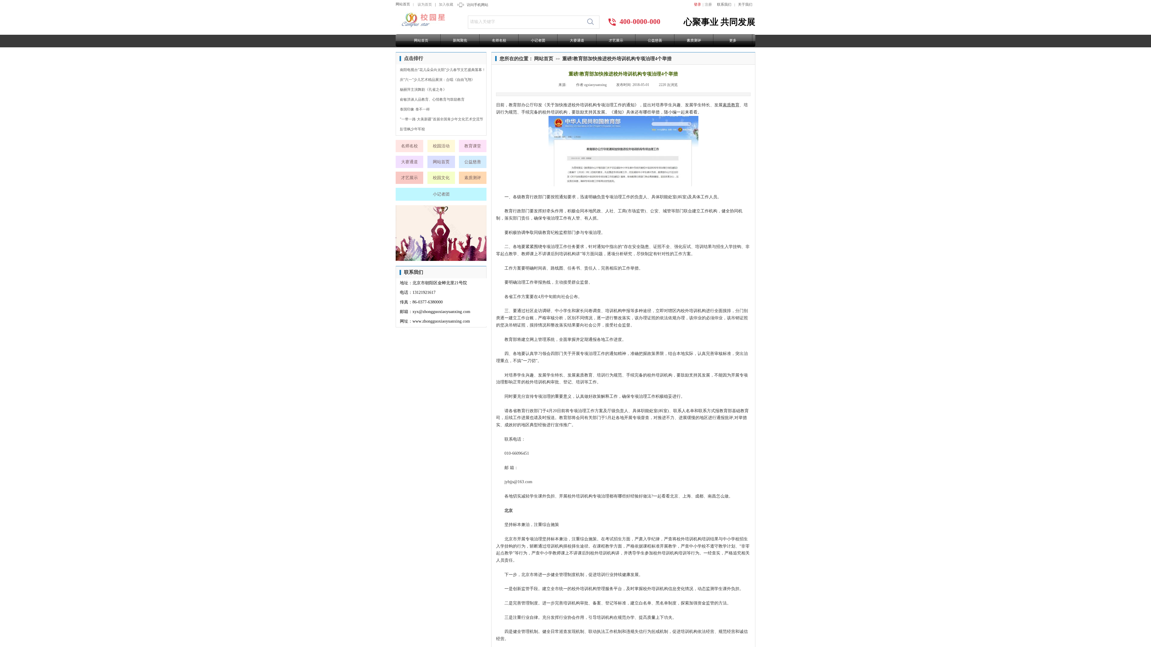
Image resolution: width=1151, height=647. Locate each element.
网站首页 (403, 4)
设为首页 (425, 4)
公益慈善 (655, 40)
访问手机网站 (477, 5)
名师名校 (499, 40)
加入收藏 (446, 4)
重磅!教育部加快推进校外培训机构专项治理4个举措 (617, 58)
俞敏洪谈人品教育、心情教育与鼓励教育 (432, 99)
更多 (732, 40)
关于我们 (745, 4)
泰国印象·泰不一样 (415, 109)
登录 (697, 4)
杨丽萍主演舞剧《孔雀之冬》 (423, 89)
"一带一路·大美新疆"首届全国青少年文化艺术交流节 (441, 119)
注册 (708, 4)
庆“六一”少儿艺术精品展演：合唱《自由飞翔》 (437, 80)
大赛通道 (577, 40)
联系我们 (724, 4)
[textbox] (525, 22)
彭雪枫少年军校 (412, 129)
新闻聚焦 (460, 40)
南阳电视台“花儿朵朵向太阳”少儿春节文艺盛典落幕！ (443, 70)
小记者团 (538, 40)
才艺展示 (616, 40)
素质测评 (694, 40)
